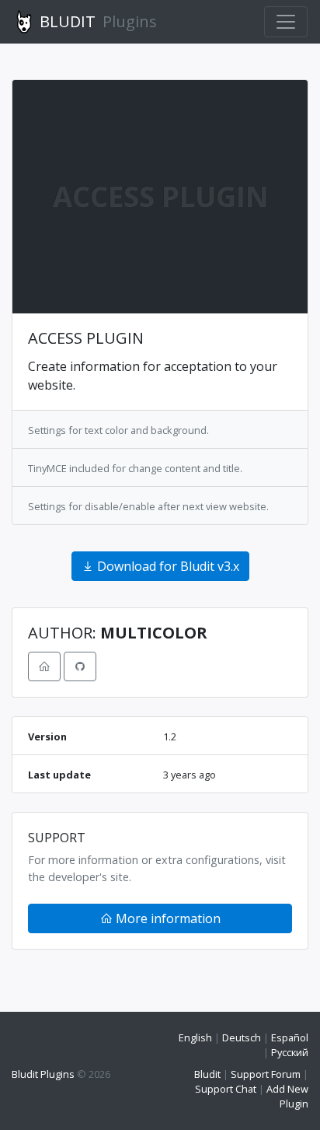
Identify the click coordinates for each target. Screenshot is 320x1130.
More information (167, 918)
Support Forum (266, 1074)
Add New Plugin (287, 1096)
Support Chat (225, 1089)
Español (289, 1037)
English (195, 1037)
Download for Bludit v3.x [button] (166, 566)
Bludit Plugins (43, 1074)
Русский (289, 1052)
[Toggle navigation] (286, 21)
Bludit (207, 1074)
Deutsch (241, 1037)
